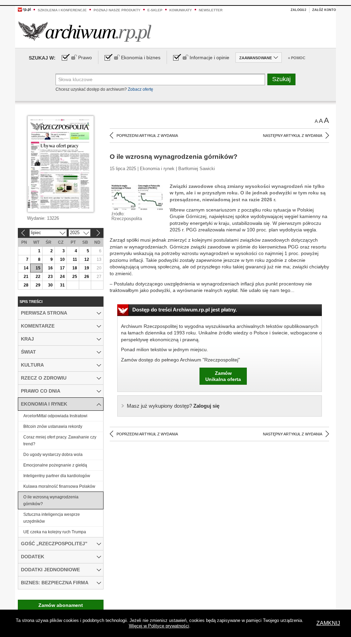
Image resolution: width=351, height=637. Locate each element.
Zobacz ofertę (140, 89)
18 (74, 268)
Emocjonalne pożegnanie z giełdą (55, 465)
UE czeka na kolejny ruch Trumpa (54, 532)
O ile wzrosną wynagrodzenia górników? (50, 500)
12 (86, 259)
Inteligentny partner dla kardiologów (56, 475)
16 (50, 268)
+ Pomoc (296, 58)
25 (74, 276)
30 (50, 285)
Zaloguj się (173, 406)
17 (62, 268)
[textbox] (160, 79)
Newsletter (210, 10)
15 (38, 268)
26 (86, 276)
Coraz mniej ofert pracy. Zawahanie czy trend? (59, 440)
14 (26, 268)
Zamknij (328, 623)
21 (26, 276)
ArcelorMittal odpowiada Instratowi (55, 415)
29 (38, 285)
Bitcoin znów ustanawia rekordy (52, 426)
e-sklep (154, 10)
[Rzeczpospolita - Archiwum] (85, 31)
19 (86, 268)
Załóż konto (324, 10)
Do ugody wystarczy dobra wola (53, 454)
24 (62, 276)
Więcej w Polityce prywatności (159, 625)
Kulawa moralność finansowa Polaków (59, 486)
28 (26, 285)
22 (38, 276)
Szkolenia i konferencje (62, 10)
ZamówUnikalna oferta (223, 376)
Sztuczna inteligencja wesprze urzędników (51, 518)
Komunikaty (180, 10)
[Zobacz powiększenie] (137, 197)
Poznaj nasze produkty (117, 10)
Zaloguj (298, 10)
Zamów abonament (60, 605)
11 (75, 259)
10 (62, 259)
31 (62, 285)
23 (50, 276)
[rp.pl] (24, 9)
